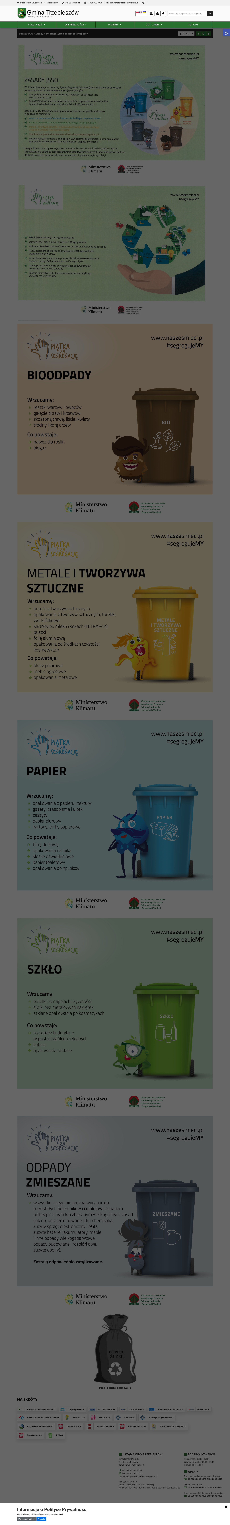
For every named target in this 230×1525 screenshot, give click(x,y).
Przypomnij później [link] (26, 1518)
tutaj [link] (61, 1514)
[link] (226, 32)
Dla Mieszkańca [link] (74, 24)
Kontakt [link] (193, 24)
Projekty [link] (113, 24)
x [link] (226, 1507)
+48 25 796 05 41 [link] (72, 2)
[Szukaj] (210, 13)
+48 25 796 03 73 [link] (94, 2)
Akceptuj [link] (41, 1518)
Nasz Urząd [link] (35, 24)
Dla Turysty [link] (152, 24)
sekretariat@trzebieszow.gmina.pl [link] (124, 2)
